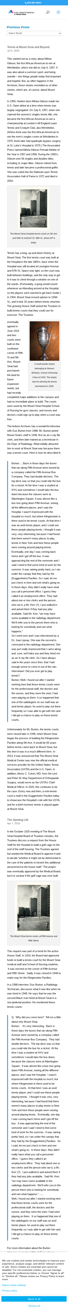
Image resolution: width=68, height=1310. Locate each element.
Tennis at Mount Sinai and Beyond (28, 47)
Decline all (34, 1305)
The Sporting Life (17, 819)
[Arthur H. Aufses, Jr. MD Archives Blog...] (21, 12)
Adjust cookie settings (14, 1285)
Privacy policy (9, 1290)
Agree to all (34, 1299)
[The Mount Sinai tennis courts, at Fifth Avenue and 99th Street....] (34, 931)
